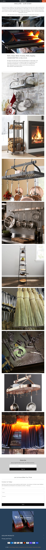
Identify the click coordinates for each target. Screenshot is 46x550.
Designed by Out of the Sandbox (25, 547)
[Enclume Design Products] (23, 1)
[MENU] (0, 1)
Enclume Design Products (14, 547)
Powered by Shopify (37, 547)
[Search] (40, 1)
